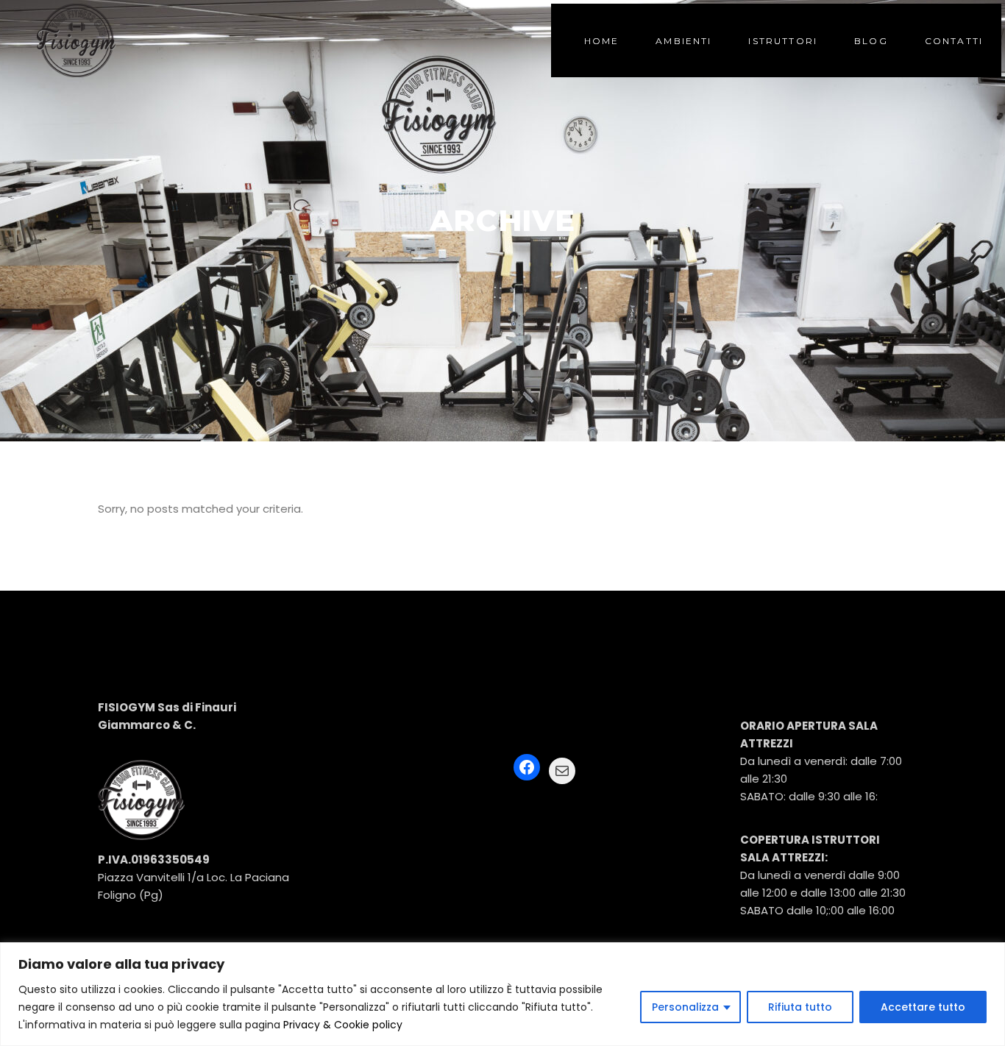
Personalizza (685, 1007)
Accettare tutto (923, 1007)
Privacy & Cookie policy (342, 1024)
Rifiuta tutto (800, 1007)
